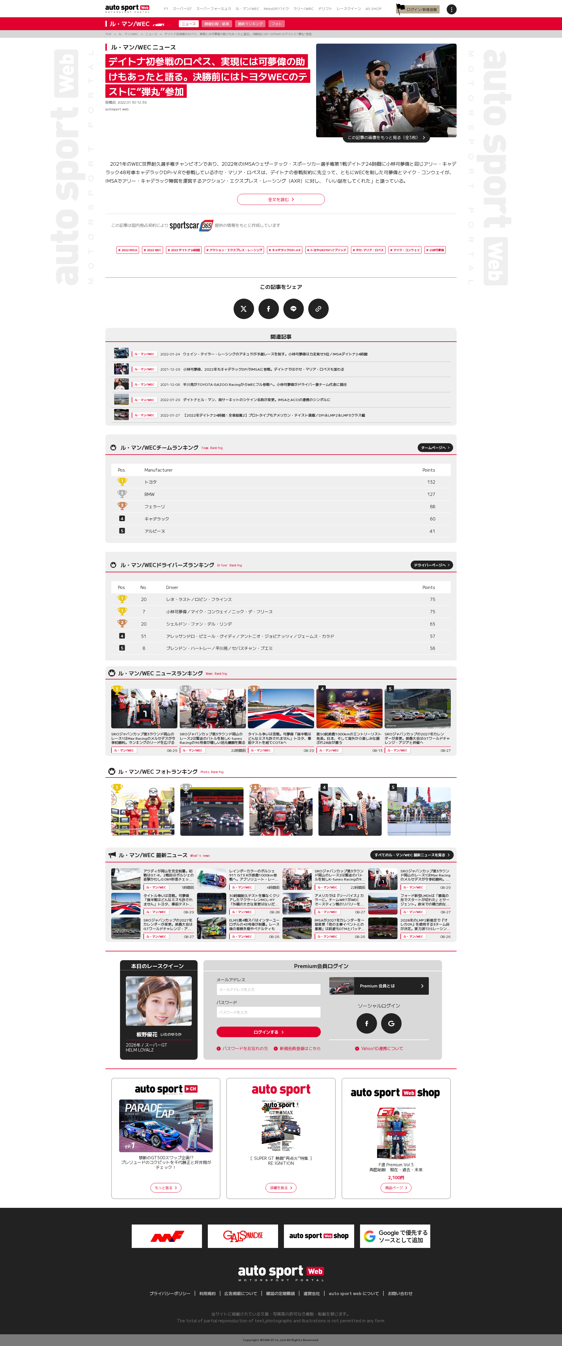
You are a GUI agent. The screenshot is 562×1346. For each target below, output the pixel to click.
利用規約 (207, 1293)
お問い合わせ (400, 1293)
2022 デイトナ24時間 (185, 250)
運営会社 (312, 1293)
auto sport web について (354, 1293)
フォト (276, 23)
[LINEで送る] (293, 309)
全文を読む (278, 199)
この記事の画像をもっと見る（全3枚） (384, 137)
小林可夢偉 (436, 250)
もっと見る (163, 1187)
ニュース (189, 23)
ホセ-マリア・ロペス (370, 250)
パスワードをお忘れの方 (245, 1048)
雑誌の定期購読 (280, 1293)
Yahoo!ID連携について (382, 1048)
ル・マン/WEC (247, 8)
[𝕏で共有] (244, 309)
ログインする (266, 1032)
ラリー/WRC (303, 8)
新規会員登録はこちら (300, 1048)
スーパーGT (182, 8)
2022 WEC (154, 250)
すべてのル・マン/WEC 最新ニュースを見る (410, 854)
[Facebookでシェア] (268, 309)
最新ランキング (250, 23)
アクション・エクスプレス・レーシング (236, 250)
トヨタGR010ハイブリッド (328, 250)
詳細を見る (279, 1187)
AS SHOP (373, 8)
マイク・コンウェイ (406, 250)
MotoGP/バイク (276, 8)
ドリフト (325, 8)
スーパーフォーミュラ (213, 8)
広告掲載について (241, 1293)
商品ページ (394, 1187)
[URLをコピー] (318, 309)
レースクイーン (349, 8)
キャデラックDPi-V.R (286, 250)
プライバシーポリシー (170, 1293)
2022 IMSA (129, 250)
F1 (166, 8)
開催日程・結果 (217, 23)
